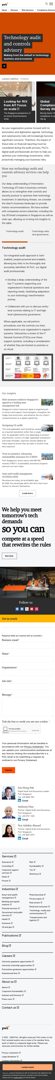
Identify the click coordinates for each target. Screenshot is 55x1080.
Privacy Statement (34, 746)
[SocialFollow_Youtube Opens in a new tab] (32, 609)
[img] (4, 66)
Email (25, 801)
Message (7, 694)
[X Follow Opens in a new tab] (27, 609)
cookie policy (18, 1077)
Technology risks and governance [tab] (40, 233)
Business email (11, 640)
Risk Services (28, 10)
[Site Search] (46, 4)
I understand (27, 1067)
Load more (27, 493)
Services (14, 10)
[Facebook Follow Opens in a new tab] (22, 609)
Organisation (10, 667)
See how (9, 556)
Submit (8, 770)
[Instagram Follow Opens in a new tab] (36, 609)
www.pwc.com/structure (12, 1046)
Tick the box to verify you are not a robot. (26, 721)
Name (6, 653)
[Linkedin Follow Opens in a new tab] (17, 609)
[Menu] (51, 4)
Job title (7, 681)
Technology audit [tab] (15, 231)
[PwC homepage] (5, 3)
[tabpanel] (27, 314)
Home (4, 10)
